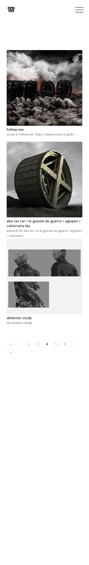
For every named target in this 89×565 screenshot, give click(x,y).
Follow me (15, 129)
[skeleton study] (44, 276)
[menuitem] (75, 9)
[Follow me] (44, 88)
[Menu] (75, 9)
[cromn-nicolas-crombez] (37, 9)
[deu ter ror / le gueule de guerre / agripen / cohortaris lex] (44, 179)
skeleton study (19, 318)
